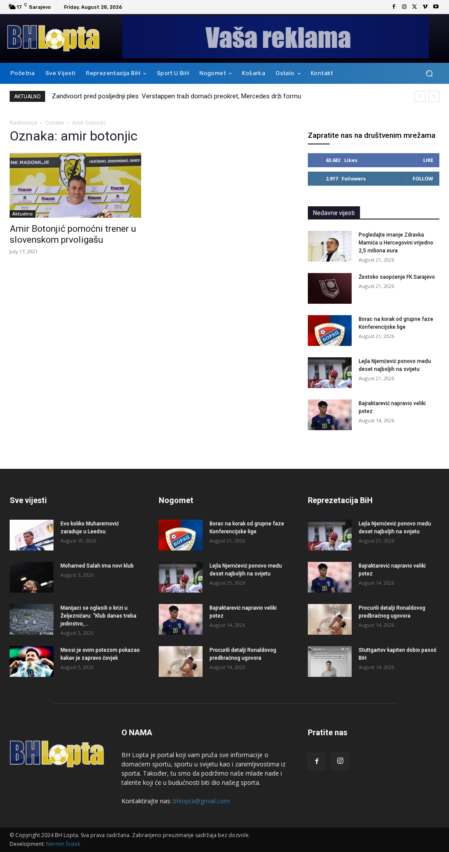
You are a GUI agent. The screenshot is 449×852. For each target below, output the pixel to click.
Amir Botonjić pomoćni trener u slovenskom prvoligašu (73, 234)
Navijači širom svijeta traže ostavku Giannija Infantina (128, 96)
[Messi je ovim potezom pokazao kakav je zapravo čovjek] (31, 661)
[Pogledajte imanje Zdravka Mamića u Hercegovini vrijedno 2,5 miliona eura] (330, 246)
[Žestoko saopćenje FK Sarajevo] (330, 288)
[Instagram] (404, 7)
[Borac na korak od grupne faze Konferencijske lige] (330, 330)
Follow (423, 178)
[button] (429, 73)
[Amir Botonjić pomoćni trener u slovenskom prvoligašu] (75, 185)
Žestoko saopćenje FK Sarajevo (397, 277)
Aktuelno (22, 214)
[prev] (419, 96)
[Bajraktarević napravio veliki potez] (330, 414)
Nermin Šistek (63, 844)
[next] (433, 96)
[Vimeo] (425, 7)
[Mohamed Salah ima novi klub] (31, 577)
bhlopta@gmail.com (201, 801)
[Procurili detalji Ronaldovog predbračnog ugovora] (181, 661)
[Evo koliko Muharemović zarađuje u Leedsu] (31, 535)
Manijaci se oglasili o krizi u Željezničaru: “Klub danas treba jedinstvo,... (98, 616)
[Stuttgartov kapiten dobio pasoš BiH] (330, 661)
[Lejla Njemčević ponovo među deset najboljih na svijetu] (330, 372)
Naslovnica (23, 122)
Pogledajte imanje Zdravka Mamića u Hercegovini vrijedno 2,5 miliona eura (396, 243)
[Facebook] (393, 7)
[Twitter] (415, 7)
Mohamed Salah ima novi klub (97, 566)
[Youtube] (436, 7)
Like (428, 160)
